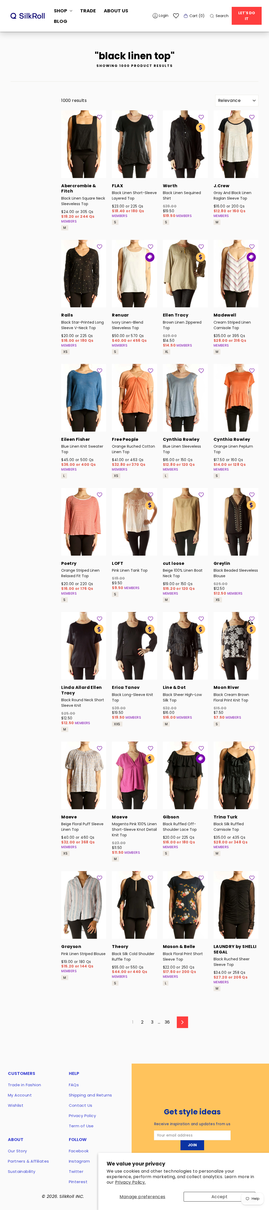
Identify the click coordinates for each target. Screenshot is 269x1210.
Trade (88, 10)
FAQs (74, 1085)
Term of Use (81, 1126)
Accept (219, 1197)
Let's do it (246, 15)
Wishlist (15, 1105)
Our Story (17, 1151)
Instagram (79, 1161)
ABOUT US (116, 10)
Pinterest (78, 1181)
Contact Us (80, 1105)
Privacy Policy (82, 1115)
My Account (20, 1095)
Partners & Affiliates (28, 1161)
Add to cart (84, 171)
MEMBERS (69, 221)
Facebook (79, 1151)
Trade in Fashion (24, 1085)
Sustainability (21, 1171)
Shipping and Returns (90, 1095)
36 (167, 1022)
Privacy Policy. (130, 1182)
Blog (60, 21)
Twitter (76, 1171)
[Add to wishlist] (99, 117)
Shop (61, 10)
